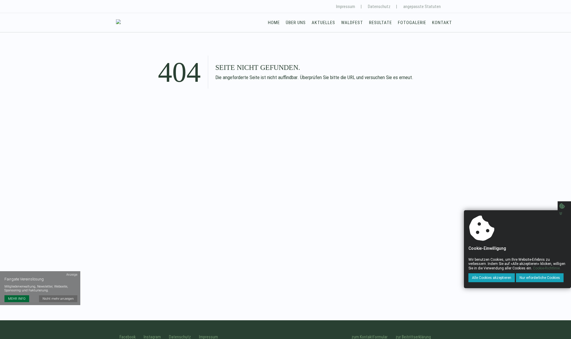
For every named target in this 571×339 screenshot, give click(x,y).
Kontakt (442, 22)
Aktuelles (323, 22)
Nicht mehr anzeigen (58, 299)
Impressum (345, 6)
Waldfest (352, 22)
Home (274, 22)
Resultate (380, 22)
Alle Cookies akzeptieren (491, 278)
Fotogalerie (412, 22)
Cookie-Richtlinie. (547, 268)
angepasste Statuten (422, 6)
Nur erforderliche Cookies (540, 278)
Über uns (296, 22)
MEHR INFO (17, 299)
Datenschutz (379, 6)
